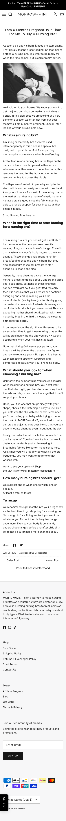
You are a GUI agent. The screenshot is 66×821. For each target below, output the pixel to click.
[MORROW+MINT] (33, 14)
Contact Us (9, 669)
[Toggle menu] (4, 14)
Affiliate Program (13, 691)
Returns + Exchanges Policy (19, 658)
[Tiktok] (15, 627)
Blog (5, 696)
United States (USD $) (19, 799)
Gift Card (8, 701)
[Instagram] (9, 627)
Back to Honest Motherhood (33, 568)
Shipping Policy (12, 653)
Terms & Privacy (12, 707)
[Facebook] (4, 627)
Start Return (10, 664)
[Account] (54, 14)
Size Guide (9, 648)
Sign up (13, 755)
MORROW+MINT (18, 808)
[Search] (12, 14)
